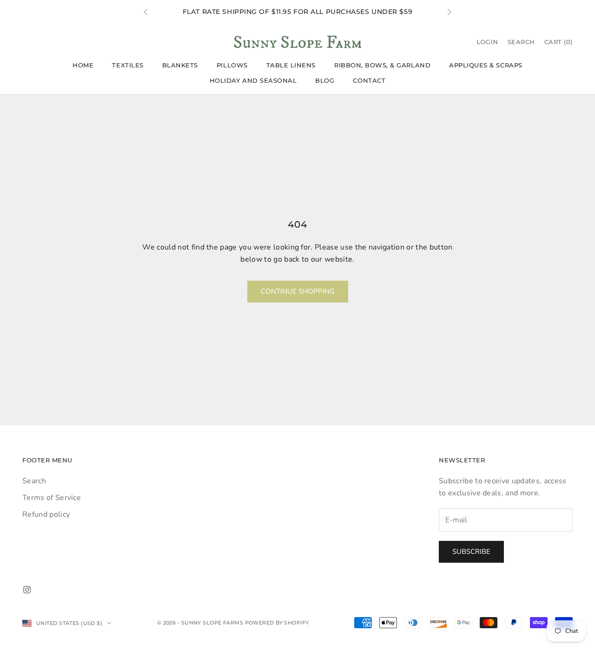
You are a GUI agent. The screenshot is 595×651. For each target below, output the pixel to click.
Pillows (232, 65)
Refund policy (46, 514)
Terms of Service (51, 498)
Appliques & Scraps (485, 65)
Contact (369, 80)
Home (83, 65)
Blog (324, 80)
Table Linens (291, 65)
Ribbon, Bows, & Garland (382, 65)
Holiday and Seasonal (253, 80)
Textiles (127, 65)
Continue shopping (298, 291)
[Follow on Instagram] (27, 589)
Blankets (180, 65)
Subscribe (471, 551)
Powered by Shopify (277, 622)
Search (34, 481)
